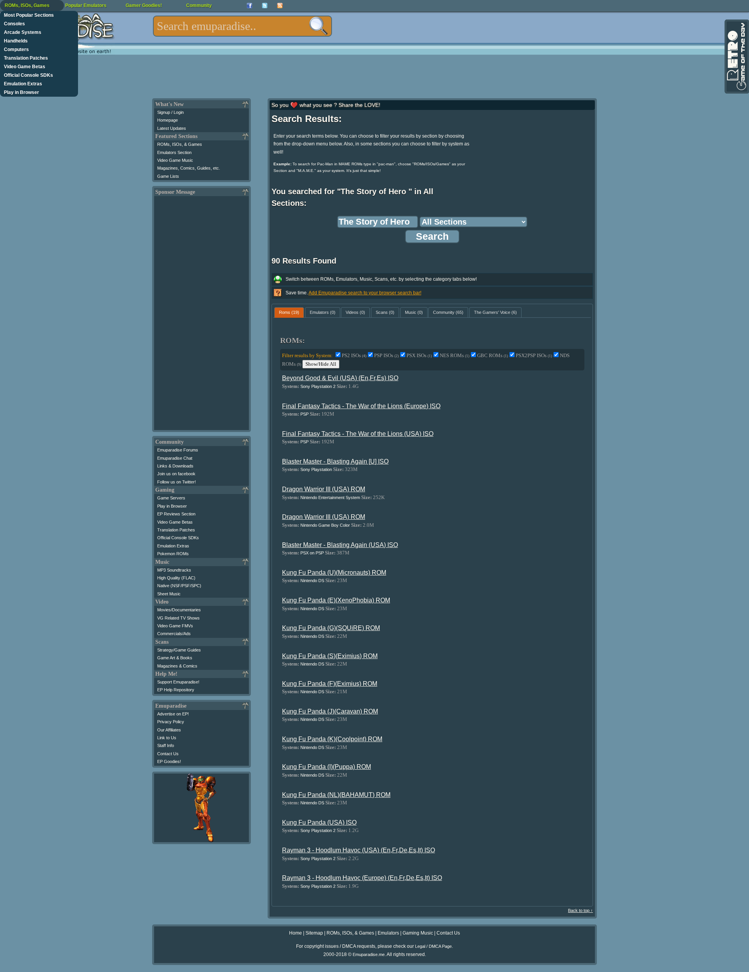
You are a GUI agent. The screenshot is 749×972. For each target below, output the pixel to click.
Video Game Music (175, 160)
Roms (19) (289, 312)
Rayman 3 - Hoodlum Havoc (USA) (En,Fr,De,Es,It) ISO (358, 850)
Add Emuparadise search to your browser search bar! (365, 293)
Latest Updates (171, 128)
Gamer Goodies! (144, 5)
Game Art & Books (174, 657)
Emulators (388, 933)
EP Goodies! (169, 761)
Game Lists (168, 176)
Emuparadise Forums (177, 450)
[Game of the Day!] (736, 57)
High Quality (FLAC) (176, 577)
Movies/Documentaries (179, 609)
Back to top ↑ (580, 910)
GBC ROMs (492, 355)
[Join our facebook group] (249, 5)
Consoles (14, 24)
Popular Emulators (85, 5)
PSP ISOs (386, 355)
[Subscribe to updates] (280, 5)
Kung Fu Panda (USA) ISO (319, 822)
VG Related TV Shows (178, 618)
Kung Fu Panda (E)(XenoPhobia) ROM (336, 600)
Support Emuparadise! (178, 682)
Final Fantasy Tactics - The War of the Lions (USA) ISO (357, 433)
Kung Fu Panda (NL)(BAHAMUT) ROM (336, 794)
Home (295, 933)
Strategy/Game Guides (179, 650)
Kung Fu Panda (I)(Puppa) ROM (326, 766)
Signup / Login (170, 112)
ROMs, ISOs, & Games (179, 144)
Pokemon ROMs (173, 553)
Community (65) (448, 312)
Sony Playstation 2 (317, 386)
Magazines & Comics (177, 666)
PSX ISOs (419, 355)
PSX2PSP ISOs (534, 355)
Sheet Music (169, 593)
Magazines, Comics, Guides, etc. (188, 168)
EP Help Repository (175, 689)
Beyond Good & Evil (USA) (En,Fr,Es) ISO (340, 378)
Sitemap (314, 933)
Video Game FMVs (175, 625)
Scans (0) (385, 312)
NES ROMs (454, 355)
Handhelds (16, 41)
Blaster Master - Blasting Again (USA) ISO (340, 545)
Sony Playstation (316, 469)
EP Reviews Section (176, 514)
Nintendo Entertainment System (330, 497)
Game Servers (171, 498)
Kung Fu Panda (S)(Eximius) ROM (330, 656)
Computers (16, 49)
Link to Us (166, 737)
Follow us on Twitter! (176, 482)
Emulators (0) (322, 312)
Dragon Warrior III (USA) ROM (323, 489)
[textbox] (242, 26)
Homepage (167, 120)
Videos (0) (355, 312)
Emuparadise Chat (174, 458)
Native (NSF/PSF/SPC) (179, 585)
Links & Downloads (175, 466)
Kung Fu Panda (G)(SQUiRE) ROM (331, 628)
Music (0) (414, 312)
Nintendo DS (312, 580)
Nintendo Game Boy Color (325, 525)
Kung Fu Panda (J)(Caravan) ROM (330, 711)
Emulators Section (174, 152)
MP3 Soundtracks (174, 570)
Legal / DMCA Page (433, 946)
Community (199, 5)
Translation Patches (26, 58)
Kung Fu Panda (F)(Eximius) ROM (329, 683)
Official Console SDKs (28, 75)
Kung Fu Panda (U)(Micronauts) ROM (334, 572)
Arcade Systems (22, 32)
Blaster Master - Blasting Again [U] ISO (335, 461)
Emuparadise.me (369, 954)
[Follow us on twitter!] (264, 5)
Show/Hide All (320, 364)
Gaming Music (418, 933)
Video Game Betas (24, 66)
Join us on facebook (176, 473)
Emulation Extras (23, 84)
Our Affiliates (169, 730)
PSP (304, 414)
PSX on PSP (312, 553)
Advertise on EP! (173, 714)
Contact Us (168, 753)
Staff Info (165, 745)
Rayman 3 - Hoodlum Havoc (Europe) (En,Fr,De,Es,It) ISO (362, 878)
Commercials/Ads (174, 633)
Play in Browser (21, 92)
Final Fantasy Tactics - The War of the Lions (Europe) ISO (361, 406)
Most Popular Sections (29, 15)
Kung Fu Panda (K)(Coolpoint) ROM (332, 739)
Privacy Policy (170, 721)
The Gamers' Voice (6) (495, 312)
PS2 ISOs (354, 355)
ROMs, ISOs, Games (27, 5)
